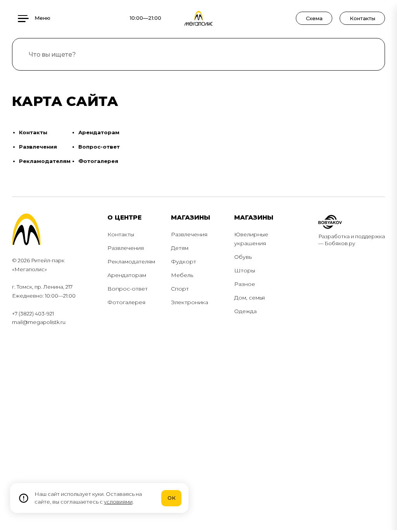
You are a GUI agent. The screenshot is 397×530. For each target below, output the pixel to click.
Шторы (244, 270)
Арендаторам (98, 132)
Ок (171, 498)
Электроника (189, 302)
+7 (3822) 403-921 (33, 313)
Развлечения (38, 147)
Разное (244, 284)
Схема (314, 18)
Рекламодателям (45, 161)
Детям (179, 247)
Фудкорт (183, 261)
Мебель (182, 275)
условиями (118, 502)
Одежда (245, 311)
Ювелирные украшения (251, 239)
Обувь (243, 256)
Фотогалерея (98, 161)
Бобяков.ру (340, 243)
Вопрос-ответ (99, 147)
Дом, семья (249, 297)
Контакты (362, 18)
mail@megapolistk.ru (39, 322)
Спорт (180, 288)
